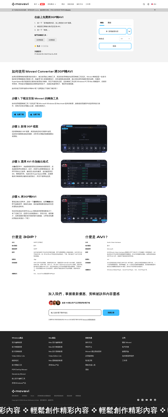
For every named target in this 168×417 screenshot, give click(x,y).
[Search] (144, 4)
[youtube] (147, 400)
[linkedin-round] (151, 400)
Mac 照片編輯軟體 (55, 342)
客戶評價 (125, 347)
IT (44, 54)
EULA (32, 396)
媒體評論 (125, 351)
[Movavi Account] (148, 4)
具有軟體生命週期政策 (44, 396)
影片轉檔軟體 (17, 347)
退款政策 (69, 396)
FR (42, 54)
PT (48, 54)
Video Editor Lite (18, 356)
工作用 (124, 360)
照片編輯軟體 (17, 342)
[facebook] (138, 400)
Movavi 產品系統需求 (93, 351)
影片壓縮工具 (17, 365)
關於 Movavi (127, 342)
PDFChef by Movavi (19, 369)
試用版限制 (89, 356)
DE (40, 54)
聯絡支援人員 (90, 365)
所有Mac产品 (54, 365)
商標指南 (78, 396)
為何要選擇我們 (128, 356)
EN (38, 54)
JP (54, 54)
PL (52, 54)
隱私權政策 (15, 396)
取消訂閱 (88, 360)
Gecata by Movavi (19, 374)
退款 (87, 369)
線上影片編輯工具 (18, 378)
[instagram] (142, 400)
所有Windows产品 (19, 383)
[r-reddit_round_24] (155, 400)
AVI (122, 39)
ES (46, 54)
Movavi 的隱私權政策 (89, 319)
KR (56, 54)
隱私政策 (68, 10)
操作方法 (88, 342)
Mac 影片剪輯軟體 (55, 351)
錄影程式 (15, 360)
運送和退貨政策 (58, 396)
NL (50, 54)
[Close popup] (155, 10)
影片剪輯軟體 (17, 351)
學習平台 (88, 347)
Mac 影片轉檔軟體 (55, 347)
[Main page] (20, 4)
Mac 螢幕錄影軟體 (55, 360)
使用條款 (24, 396)
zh (155, 4)
